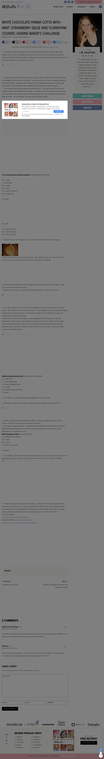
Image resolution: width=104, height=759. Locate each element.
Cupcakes (20, 742)
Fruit (28, 37)
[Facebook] (65, 2)
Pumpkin (20, 739)
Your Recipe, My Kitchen (24, 520)
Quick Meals (37, 745)
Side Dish (20, 747)
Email (27, 702)
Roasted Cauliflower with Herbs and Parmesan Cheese (55, 584)
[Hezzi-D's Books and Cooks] (16, 7)
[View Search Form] (100, 6)
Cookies (20, 37)
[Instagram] (69, 2)
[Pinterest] (72, 2)
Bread (19, 745)
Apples (19, 737)
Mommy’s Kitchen (22, 517)
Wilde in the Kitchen (10, 627)
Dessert (25, 37)
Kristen (5, 646)
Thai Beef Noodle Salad (10, 583)
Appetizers (87, 96)
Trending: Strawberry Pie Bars (89, 1)
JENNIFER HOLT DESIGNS (68, 756)
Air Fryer (36, 747)
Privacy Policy (19, 2)
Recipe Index (58, 7)
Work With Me (10, 2)
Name (5, 702)
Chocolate (15, 37)
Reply (64, 627)
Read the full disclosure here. (50, 47)
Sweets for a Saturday (30, 523)
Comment (7, 676)
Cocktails (87, 101)
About (3, 2)
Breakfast (36, 739)
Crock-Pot (36, 742)
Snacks (87, 107)
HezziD (7, 571)
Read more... (87, 86)
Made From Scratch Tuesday (12, 523)
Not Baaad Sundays (9, 517)
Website (50, 702)
